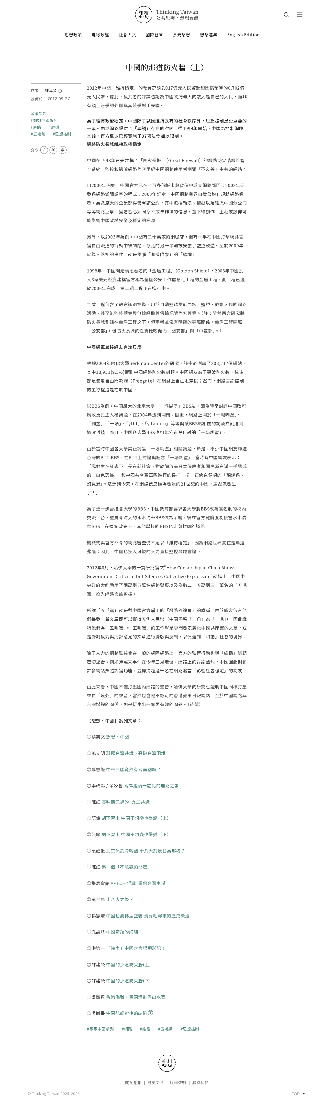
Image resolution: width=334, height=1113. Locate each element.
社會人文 (127, 34)
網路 (37, 127)
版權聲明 (178, 1082)
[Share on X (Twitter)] (53, 150)
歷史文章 (156, 1082)
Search (286, 15)
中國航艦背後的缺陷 (126, 1013)
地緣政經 (100, 34)
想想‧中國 (117, 736)
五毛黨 (39, 134)
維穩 (55, 127)
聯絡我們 (200, 1082)
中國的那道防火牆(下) (128, 980)
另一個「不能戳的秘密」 (127, 866)
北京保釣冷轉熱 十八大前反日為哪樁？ (145, 850)
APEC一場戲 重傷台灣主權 (138, 883)
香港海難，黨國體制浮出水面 (136, 997)
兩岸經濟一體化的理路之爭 (151, 785)
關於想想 (133, 1082)
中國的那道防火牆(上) (128, 964)
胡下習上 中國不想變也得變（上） (136, 818)
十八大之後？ (120, 899)
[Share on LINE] (63, 150)
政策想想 (39, 113)
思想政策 (73, 34)
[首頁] (167, 14)
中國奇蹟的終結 (122, 931)
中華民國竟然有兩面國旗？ (133, 769)
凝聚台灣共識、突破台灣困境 (136, 753)
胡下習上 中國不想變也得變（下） (136, 834)
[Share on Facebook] (44, 150)
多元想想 (181, 34)
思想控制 (63, 134)
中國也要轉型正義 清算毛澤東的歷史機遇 (147, 915)
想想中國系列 (45, 120)
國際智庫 (154, 34)
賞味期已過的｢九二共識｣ (127, 802)
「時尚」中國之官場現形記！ (136, 948)
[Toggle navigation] (299, 15)
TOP (299, 1093)
